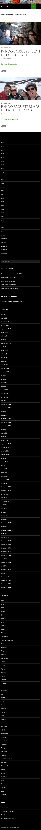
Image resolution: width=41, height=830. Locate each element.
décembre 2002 (6, 530)
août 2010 (4, 458)
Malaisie (3, 719)
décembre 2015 (6, 404)
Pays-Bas (4, 744)
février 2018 (5, 368)
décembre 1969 (6, 584)
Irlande (3, 697)
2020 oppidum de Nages (8, 284)
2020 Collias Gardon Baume (9, 288)
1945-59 (3, 600)
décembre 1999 (6, 544)
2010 (2, 179)
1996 (2, 227)
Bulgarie (3, 654)
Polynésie (4, 751)
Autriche (3, 647)
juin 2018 (4, 354)
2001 (2, 209)
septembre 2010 (6, 454)
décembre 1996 (6, 555)
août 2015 (4, 411)
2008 (2, 187)
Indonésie (4, 690)
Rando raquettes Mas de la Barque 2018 (20, 108)
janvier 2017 (5, 397)
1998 (2, 220)
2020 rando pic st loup (8, 281)
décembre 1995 (6, 562)
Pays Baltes (4, 741)
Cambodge (4, 658)
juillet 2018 (4, 350)
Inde (2, 687)
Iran (2, 694)
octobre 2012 (5, 436)
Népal (3, 730)
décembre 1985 (6, 577)
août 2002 (4, 533)
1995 (2, 231)
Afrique (3, 633)
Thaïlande (4, 776)
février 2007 (5, 508)
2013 (2, 165)
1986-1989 (4, 238)
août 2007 (4, 505)
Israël (2, 701)
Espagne (3, 669)
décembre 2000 (6, 541)
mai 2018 (4, 357)
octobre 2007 (5, 501)
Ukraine (3, 787)
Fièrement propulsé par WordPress (10, 827)
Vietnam (3, 794)
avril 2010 (4, 472)
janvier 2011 (5, 447)
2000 (2, 213)
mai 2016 (4, 400)
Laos (2, 715)
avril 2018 (4, 361)
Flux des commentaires (8, 815)
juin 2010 (4, 465)
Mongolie (4, 726)
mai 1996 (4, 559)
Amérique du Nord (7, 640)
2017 (2, 150)
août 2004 (4, 519)
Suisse (3, 773)
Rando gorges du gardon (8, 277)
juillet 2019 (4, 332)
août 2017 (4, 379)
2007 (2, 190)
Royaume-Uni (5, 766)
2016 (2, 154)
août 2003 (4, 526)
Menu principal (38, 6)
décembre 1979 (6, 580)
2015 (2, 157)
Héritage (3, 679)
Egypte (3, 665)
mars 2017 (4, 390)
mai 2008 (4, 497)
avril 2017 (4, 386)
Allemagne (4, 636)
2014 (2, 161)
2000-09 (3, 626)
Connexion (4, 808)
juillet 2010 (4, 462)
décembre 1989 (6, 573)
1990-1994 (4, 235)
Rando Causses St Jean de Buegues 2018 (20, 53)
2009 (2, 183)
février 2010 (5, 480)
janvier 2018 (5, 372)
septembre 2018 (6, 343)
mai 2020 (4, 314)
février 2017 (5, 393)
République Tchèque (7, 759)
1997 (2, 224)
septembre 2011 (6, 444)
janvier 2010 (5, 483)
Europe (3, 48)
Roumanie (4, 762)
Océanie (3, 737)
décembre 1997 (6, 551)
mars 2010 (4, 476)
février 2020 (5, 321)
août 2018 (4, 347)
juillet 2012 (4, 440)
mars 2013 (4, 433)
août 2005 (4, 512)
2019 (2, 142)
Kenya (3, 712)
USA (2, 791)
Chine (3, 662)
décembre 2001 (6, 537)
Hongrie (3, 683)
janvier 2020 (5, 325)
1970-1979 (4, 246)
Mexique (3, 723)
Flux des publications (7, 811)
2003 (2, 202)
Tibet (2, 780)
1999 (2, 216)
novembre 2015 (6, 408)
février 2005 (5, 515)
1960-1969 (4, 250)
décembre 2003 (6, 523)
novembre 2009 (6, 490)
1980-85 (3, 611)
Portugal (3, 755)
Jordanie (3, 708)
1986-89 (3, 615)
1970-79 (3, 608)
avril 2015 (4, 415)
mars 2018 (4, 365)
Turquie (3, 784)
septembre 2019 (6, 329)
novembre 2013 (6, 426)
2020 (2, 139)
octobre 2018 (5, 339)
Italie (2, 705)
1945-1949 (4, 253)
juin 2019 (4, 336)
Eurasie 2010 (5, 176)
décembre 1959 (6, 587)
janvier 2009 (5, 494)
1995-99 (3, 622)
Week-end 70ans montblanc (16, 301)
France (8, 48)
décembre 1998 (6, 548)
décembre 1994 (6, 569)
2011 (2, 172)
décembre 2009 (6, 487)
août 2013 (4, 429)
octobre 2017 (5, 375)
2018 (4, 71)
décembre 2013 (6, 422)
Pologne (3, 748)
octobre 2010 (5, 451)
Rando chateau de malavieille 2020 (11, 274)
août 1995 (4, 566)
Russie (3, 769)
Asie (2, 644)
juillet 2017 (4, 383)
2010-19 (3, 629)
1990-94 (3, 618)
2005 (2, 194)
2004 (2, 198)
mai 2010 (4, 469)
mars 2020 (4, 318)
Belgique (3, 651)
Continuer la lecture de (10, 64)
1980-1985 (4, 242)
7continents (6, 6)
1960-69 (3, 604)
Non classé (4, 733)
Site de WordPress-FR (8, 818)
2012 (2, 168)
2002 (2, 205)
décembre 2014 (6, 418)
